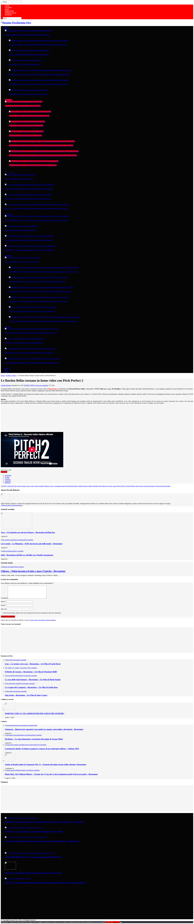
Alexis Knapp (21, 486)
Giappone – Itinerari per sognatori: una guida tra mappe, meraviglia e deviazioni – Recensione (31, 333)
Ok (107, 922)
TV (6, 171)
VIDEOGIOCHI (8, 214)
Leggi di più (116, 922)
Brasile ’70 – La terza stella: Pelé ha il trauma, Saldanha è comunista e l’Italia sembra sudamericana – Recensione (36, 208)
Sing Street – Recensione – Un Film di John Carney (26, 695)
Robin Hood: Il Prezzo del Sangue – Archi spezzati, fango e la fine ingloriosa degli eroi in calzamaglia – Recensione (40, 291)
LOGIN (6, 372)
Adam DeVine (12, 486)
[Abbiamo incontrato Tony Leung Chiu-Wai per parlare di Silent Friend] (29, 90)
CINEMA (7, 29)
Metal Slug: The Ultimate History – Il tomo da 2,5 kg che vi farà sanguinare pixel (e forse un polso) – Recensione (36, 220)
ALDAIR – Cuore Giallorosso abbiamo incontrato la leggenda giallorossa (28, 54)
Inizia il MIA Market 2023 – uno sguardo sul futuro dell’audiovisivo (33, 857)
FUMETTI (7, 368)
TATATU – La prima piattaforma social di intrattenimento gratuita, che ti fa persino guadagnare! (45, 882)
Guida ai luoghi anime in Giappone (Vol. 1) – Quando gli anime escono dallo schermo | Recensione (32, 363)
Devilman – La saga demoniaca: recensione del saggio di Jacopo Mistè (24, 343)
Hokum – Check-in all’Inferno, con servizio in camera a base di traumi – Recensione (32, 311)
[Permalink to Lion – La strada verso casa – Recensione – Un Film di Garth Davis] (15, 660)
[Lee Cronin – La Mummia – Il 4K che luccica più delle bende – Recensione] (30, 112)
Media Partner (9, 11)
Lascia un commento (41, 385)
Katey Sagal (113, 486)
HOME (6, 27)
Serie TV (11, 173)
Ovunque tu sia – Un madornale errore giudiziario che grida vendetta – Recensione (28, 199)
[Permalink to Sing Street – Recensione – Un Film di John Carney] (16, 691)
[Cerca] (1, 2)
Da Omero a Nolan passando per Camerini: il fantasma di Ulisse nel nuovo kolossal (27, 35)
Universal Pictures (149, 486)
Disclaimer (8, 14)
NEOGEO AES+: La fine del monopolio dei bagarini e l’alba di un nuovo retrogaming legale (29, 250)
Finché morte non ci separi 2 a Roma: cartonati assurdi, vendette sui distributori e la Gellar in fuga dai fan (38, 84)
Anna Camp (30, 486)
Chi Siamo (8, 7)
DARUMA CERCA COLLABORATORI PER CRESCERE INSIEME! (34, 713)
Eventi (7, 5)
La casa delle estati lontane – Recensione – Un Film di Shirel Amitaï (32, 679)
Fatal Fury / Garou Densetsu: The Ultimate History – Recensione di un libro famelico (28, 240)
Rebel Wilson (131, 486)
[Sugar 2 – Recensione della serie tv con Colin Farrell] (20, 175)
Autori (7, 9)
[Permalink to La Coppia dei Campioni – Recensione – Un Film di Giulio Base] (20, 683)
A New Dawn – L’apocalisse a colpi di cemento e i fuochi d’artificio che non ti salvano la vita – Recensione (38, 301)
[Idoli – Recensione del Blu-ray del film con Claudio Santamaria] (27, 122)
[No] (121, 922)
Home (3, 375)
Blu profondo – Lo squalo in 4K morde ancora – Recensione (25, 135)
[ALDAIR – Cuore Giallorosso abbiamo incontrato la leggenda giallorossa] (29, 50)
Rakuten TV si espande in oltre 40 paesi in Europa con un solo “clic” (33, 873)
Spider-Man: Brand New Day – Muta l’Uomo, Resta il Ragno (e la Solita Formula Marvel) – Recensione (37, 281)
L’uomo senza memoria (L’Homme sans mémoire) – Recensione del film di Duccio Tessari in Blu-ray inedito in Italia (41, 145)
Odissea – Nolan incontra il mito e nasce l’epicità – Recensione (33, 571)
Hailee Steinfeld (93, 486)
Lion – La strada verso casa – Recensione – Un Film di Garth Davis (33, 664)
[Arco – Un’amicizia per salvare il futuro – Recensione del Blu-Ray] (23, 102)
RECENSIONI (8, 256)
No (110, 922)
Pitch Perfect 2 (53, 389)
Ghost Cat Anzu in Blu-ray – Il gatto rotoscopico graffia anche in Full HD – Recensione (33, 165)
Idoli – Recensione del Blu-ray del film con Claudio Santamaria (26, 126)
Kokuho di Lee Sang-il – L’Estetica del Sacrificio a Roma (24, 64)
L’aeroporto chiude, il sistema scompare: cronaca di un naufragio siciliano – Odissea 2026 (29, 353)
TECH (6, 370)
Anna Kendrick (39, 486)
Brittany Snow (49, 486)
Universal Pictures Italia (162, 486)
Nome (3, 601)
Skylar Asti (139, 486)
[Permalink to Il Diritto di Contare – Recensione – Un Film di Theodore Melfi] (21, 668)
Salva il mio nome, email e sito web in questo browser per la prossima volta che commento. (32, 613)
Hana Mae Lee (103, 486)
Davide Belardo (6, 385)
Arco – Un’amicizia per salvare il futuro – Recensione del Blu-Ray (23, 106)
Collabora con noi (10, 13)
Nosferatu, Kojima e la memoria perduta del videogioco (20, 230)
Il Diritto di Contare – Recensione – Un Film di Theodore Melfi (31, 672)
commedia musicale (60, 486)
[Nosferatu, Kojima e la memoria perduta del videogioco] (21, 226)
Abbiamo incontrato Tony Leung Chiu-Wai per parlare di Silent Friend (28, 94)
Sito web (3, 609)
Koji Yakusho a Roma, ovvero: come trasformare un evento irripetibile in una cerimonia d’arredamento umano (39, 74)
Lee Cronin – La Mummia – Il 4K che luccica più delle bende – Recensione (29, 116)
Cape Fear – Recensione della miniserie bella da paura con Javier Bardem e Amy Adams (29, 189)
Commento (4, 598)
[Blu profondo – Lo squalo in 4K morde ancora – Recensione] (26, 131)
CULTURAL (8, 327)
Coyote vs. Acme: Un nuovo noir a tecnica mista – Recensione (22, 262)
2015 (5, 486)
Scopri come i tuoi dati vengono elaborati (42, 620)
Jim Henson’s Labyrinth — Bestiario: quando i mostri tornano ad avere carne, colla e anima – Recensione (38, 44)
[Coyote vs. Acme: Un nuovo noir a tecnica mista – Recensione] (23, 257)
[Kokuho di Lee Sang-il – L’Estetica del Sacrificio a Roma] (25, 60)
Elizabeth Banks (72, 486)
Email (3, 605)
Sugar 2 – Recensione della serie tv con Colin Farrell (19, 179)
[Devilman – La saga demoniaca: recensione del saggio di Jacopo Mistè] (25, 339)
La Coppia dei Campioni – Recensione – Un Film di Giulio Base (31, 687)
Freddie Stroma (83, 486)
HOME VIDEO (8, 100)
